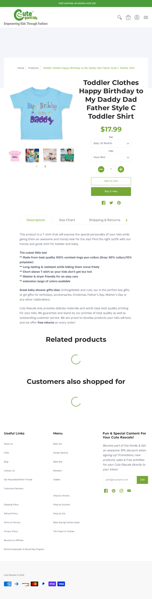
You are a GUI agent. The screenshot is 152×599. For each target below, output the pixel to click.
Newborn (57, 470)
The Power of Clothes (63, 531)
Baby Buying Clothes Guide (66, 522)
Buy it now (111, 191)
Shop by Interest (61, 495)
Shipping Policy (11, 504)
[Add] (121, 169)
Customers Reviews (13, 488)
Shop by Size (59, 513)
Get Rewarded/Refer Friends (18, 479)
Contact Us (9, 470)
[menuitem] (119, 17)
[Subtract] (101, 169)
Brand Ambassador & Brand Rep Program (24, 549)
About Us (8, 444)
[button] (119, 17)
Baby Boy (58, 461)
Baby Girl (57, 444)
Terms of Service (12, 522)
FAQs (6, 453)
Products (33, 68)
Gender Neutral (60, 453)
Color (111, 151)
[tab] (36, 220)
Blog (6, 461)
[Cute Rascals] (26, 17)
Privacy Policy (11, 531)
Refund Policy (11, 513)
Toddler (56, 479)
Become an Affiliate (14, 540)
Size (111, 137)
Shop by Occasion (61, 504)
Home (20, 68)
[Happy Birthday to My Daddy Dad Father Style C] (15, 155)
